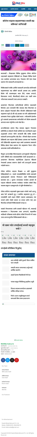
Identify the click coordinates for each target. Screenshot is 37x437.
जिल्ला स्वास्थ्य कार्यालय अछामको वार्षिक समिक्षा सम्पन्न (21, 290)
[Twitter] (7, 360)
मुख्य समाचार (4, 9)
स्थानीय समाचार (14, 9)
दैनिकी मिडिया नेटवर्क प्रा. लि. (7, 344)
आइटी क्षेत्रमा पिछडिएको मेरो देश (21, 275)
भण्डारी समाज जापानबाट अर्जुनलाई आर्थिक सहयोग (21, 269)
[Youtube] (16, 360)
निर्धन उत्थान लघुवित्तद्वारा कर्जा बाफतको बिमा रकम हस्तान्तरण (20, 297)
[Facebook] (3, 360)
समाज (29, 9)
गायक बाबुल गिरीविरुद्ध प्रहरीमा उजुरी (22, 281)
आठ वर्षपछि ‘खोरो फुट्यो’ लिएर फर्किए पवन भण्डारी (22, 261)
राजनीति (23, 9)
